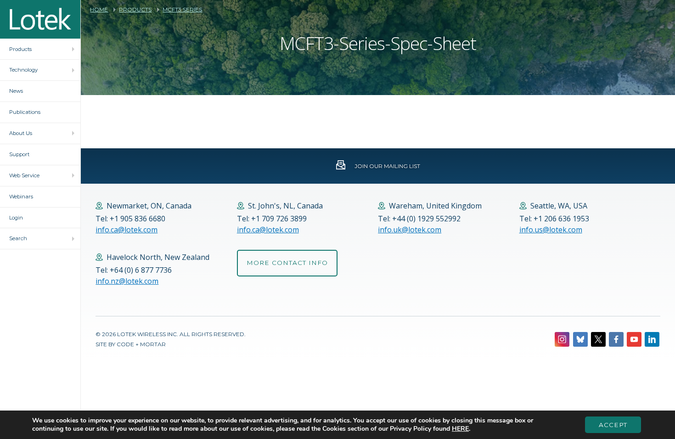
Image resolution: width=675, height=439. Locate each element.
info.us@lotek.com (550, 230)
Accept (613, 424)
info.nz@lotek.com (127, 281)
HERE (460, 428)
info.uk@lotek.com (409, 230)
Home (99, 9)
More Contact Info (287, 262)
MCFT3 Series (182, 9)
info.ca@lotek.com (127, 230)
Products (135, 9)
